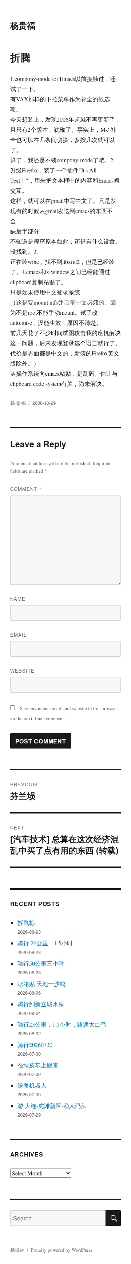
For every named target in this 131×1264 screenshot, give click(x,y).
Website (22, 670)
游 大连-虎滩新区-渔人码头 (52, 1105)
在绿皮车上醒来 (37, 1065)
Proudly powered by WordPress (61, 1250)
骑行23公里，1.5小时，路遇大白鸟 (61, 1024)
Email (18, 634)
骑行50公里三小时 (40, 963)
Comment (26, 488)
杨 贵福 (18, 402)
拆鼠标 (26, 922)
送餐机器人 (32, 1085)
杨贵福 (22, 25)
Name (17, 598)
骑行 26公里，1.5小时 (45, 943)
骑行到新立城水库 (40, 1004)
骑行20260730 (34, 1044)
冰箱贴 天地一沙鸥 (41, 983)
